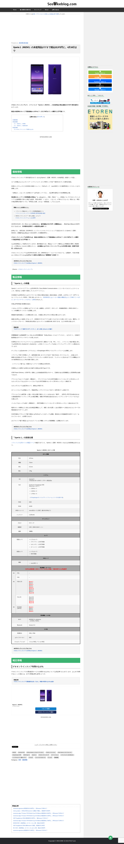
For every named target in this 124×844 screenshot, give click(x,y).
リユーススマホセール (40, 757)
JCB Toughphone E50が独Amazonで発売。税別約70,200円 (29, 825)
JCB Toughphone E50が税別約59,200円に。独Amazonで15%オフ (30, 818)
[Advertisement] (45, 28)
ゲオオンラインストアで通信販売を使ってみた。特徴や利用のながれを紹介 (34, 681)
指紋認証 (56, 757)
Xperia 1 (34, 754)
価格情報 (15, 120)
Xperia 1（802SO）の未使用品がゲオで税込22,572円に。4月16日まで (45, 49)
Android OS (21, 752)
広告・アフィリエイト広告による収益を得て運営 (46, 14)
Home (15, 9)
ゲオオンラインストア (25, 269)
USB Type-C (27, 754)
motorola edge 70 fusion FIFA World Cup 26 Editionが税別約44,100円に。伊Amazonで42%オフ (38, 815)
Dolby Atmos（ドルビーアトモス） (35, 752)
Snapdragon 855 (17, 754)
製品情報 (15, 121)
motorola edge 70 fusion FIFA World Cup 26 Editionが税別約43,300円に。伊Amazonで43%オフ (38, 813)
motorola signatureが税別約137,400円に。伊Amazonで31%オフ (30, 830)
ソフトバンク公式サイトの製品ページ (22, 442)
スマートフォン (54, 754)
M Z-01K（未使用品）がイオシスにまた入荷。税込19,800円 (29, 828)
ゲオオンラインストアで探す (45, 712)
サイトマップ (37, 9)
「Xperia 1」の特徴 (19, 123)
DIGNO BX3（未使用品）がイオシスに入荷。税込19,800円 (29, 823)
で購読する (100, 73)
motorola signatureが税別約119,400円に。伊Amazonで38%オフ (30, 808)
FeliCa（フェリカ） (51, 752)
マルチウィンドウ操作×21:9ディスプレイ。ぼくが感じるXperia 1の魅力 (33, 329)
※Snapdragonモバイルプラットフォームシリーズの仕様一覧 (46, 497)
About (46, 9)
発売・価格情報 (23, 760)
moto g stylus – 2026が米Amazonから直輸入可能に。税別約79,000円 (31, 810)
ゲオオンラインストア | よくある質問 (25, 218)
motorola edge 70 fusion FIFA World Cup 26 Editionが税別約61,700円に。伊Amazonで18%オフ (38, 820)
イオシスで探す (46, 708)
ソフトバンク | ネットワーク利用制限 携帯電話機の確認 (30, 213)
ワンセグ (50, 757)
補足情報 (15, 127)
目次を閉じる (40, 116)
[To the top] (110, 838)
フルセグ (31, 757)
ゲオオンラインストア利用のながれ (23, 129)
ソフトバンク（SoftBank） (67, 754)
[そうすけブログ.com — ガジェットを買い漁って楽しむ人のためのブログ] (62, 4)
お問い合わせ (55, 9)
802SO (14, 752)
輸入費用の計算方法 (25, 9)
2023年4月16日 (23, 43)
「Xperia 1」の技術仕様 (21, 125)
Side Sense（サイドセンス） (65, 752)
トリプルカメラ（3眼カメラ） (19, 757)
